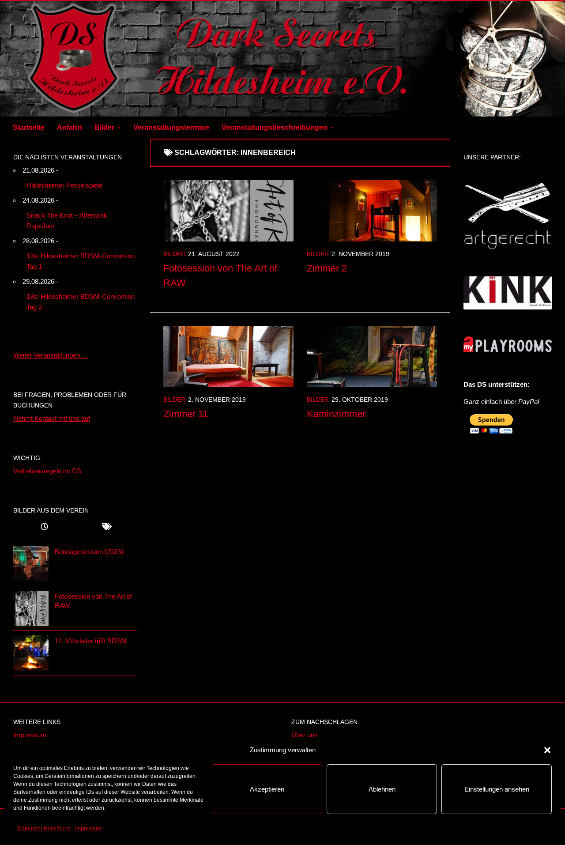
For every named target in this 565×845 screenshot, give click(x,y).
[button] (547, 750)
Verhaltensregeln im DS (47, 471)
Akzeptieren (267, 789)
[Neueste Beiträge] (44, 527)
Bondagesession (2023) (89, 551)
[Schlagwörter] (106, 527)
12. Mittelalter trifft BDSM (91, 641)
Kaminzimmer (336, 413)
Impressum (88, 829)
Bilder (104, 127)
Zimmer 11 (185, 413)
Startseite (29, 127)
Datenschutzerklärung (44, 829)
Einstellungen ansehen (496, 789)
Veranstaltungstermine (171, 127)
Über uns (304, 735)
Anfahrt (69, 127)
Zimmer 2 (327, 268)
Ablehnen (382, 789)
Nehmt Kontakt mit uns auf (51, 418)
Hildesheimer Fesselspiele (64, 185)
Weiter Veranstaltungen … (50, 355)
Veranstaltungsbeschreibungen (275, 127)
